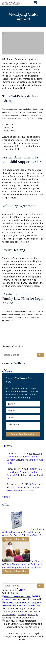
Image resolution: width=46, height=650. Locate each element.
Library (7, 446)
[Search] (40, 355)
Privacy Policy (9, 614)
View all (6, 497)
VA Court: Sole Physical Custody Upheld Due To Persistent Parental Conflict (25, 487)
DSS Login (33, 614)
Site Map (22, 614)
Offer (6, 504)
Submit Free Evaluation (23, 434)
